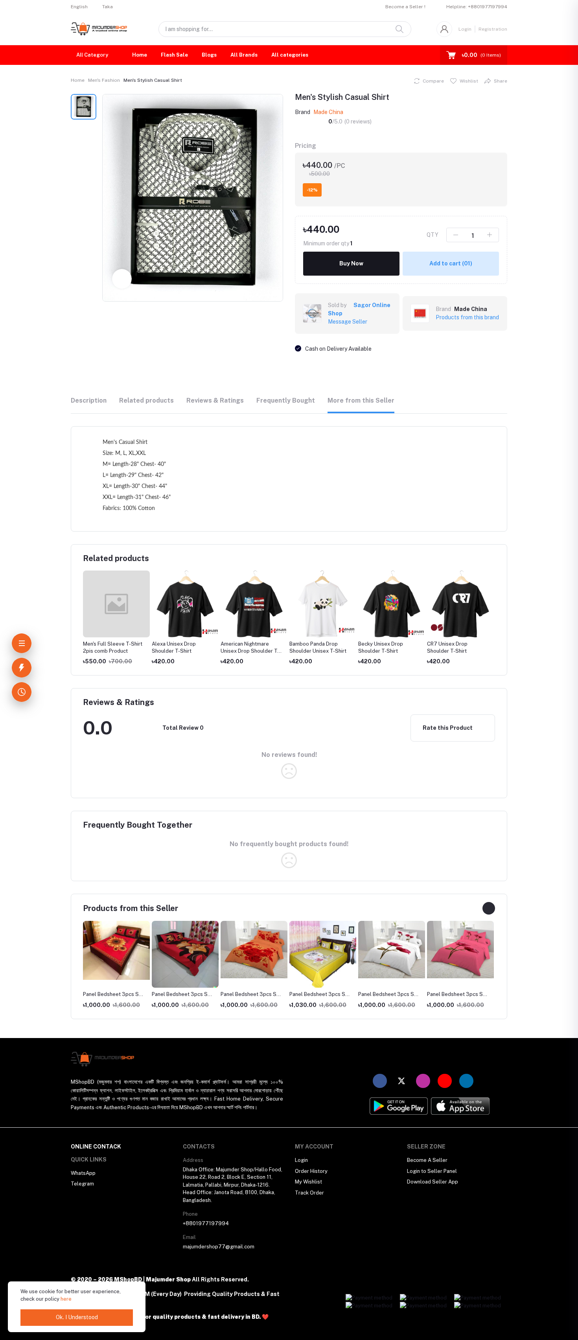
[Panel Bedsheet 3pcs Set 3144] (116, 950)
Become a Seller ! (405, 6)
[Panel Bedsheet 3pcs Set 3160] (460, 949)
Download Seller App (432, 1182)
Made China (328, 112)
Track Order (309, 1193)
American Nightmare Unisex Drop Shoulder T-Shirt (182, 651)
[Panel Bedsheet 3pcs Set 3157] (322, 954)
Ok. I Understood (77, 1317)
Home (139, 55)
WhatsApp (83, 1173)
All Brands (244, 55)
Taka (107, 6)
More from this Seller (361, 400)
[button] (93, 55)
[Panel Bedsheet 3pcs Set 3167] (391, 949)
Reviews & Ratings (215, 400)
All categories (289, 55)
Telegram (82, 1184)
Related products (146, 400)
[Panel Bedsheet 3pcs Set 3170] (185, 954)
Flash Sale (174, 55)
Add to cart (450, 263)
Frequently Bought (285, 400)
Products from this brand (467, 317)
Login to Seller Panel (432, 1171)
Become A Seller (427, 1160)
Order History (311, 1171)
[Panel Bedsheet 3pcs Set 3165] (254, 949)
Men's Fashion (104, 80)
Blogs (209, 55)
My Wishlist (308, 1182)
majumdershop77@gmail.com (218, 1247)
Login (464, 29)
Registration (493, 29)
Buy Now (351, 263)
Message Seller (347, 321)
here (66, 1299)
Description (89, 400)
